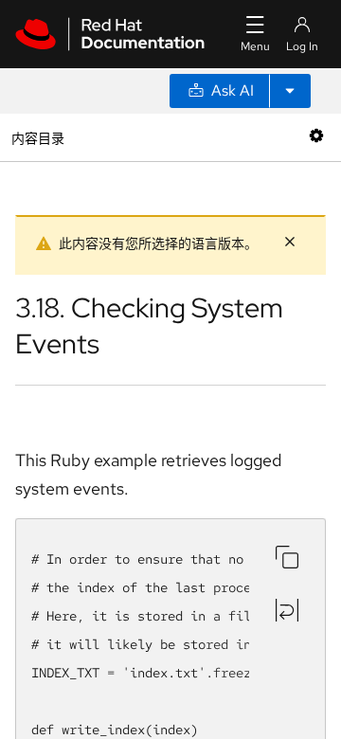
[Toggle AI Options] (290, 91)
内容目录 (37, 137)
